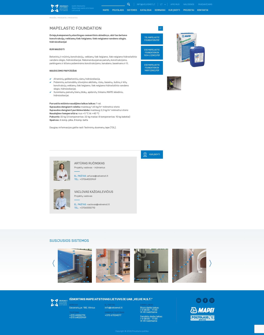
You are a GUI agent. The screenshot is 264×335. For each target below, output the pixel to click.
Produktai (62, 18)
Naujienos (188, 4)
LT (161, 28)
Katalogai (145, 10)
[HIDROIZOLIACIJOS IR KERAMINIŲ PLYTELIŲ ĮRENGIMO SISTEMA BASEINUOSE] (75, 266)
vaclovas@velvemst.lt (98, 204)
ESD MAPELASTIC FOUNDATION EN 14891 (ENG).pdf (152, 68)
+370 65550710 (77, 315)
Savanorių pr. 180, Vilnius (82, 307)
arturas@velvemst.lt (97, 176)
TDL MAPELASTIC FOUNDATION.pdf (152, 38)
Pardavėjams (205, 4)
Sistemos (132, 10)
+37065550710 (87, 207)
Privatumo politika (140, 331)
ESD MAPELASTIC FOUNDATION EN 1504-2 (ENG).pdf (152, 53)
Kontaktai (202, 10)
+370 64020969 (77, 317)
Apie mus (174, 4)
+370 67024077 (113, 315)
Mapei (106, 10)
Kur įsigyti (174, 10)
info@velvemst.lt (146, 4)
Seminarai (160, 10)
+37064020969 (88, 179)
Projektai (188, 10)
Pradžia (53, 18)
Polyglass (118, 10)
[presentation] (54, 263)
